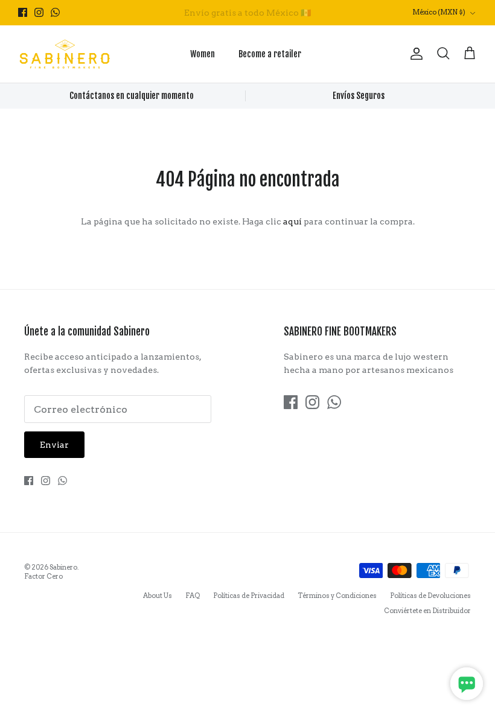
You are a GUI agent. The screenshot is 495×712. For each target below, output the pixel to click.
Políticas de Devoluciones (430, 595)
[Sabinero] (65, 54)
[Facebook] (22, 12)
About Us (157, 595)
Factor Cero (43, 576)
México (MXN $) (438, 12)
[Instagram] (38, 12)
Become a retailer (269, 54)
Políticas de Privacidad (248, 595)
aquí (292, 221)
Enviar (54, 445)
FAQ (192, 595)
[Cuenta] (414, 53)
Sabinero (63, 567)
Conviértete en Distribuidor (427, 610)
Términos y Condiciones (337, 595)
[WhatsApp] (55, 12)
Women (202, 54)
